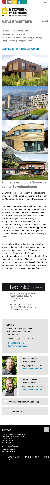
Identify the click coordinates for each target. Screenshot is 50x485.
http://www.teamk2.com (17, 345)
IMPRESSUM (13, 456)
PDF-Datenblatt (15, 411)
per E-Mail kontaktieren (32, 368)
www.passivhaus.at (8, 451)
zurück (45, 20)
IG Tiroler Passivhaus (14, 11)
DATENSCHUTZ (31, 456)
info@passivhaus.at (8, 449)
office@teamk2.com (15, 342)
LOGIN (10, 459)
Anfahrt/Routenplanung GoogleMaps (24, 401)
